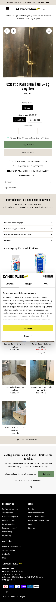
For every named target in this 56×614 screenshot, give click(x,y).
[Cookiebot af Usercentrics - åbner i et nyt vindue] (41, 276)
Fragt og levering (9, 528)
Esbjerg (22, 207)
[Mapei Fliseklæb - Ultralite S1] (40, 263)
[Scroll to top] (50, 608)
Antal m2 (28, 126)
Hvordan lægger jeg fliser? (15, 228)
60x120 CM (35, 120)
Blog (4, 558)
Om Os (31, 509)
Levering (7, 240)
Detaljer (8, 182)
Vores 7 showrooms (36, 516)
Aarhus (14, 207)
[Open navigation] (7, 8)
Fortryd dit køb (8, 520)
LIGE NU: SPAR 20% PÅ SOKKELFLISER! (29, 161)
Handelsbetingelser (10, 516)
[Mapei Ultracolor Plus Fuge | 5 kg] (15, 263)
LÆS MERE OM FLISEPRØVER (30, 166)
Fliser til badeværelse (11, 546)
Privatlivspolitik (8, 524)
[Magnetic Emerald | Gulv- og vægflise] (42, 372)
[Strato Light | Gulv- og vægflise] (14, 413)
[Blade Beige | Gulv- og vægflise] (14, 372)
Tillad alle (28, 328)
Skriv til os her (17, 571)
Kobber (27, 108)
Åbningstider (7, 513)
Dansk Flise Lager (17, 597)
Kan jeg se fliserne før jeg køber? (18, 234)
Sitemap (31, 528)
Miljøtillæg (6, 536)
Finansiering (7, 532)
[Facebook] (24, 487)
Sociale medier (8, 550)
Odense (44, 207)
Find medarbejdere (36, 513)
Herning (30, 207)
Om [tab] (46, 284)
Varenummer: (24, 175)
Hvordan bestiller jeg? (13, 223)
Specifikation (10, 188)
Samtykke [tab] (10, 284)
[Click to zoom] (49, 31)
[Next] (13, 31)
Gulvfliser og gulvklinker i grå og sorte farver (24, 16)
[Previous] (7, 31)
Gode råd (6, 554)
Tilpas (26, 336)
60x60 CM (19, 120)
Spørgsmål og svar (10, 509)
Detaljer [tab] (28, 284)
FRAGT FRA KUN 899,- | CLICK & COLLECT (30, 171)
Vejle (51, 207)
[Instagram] (30, 487)
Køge (37, 207)
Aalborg (6, 207)
